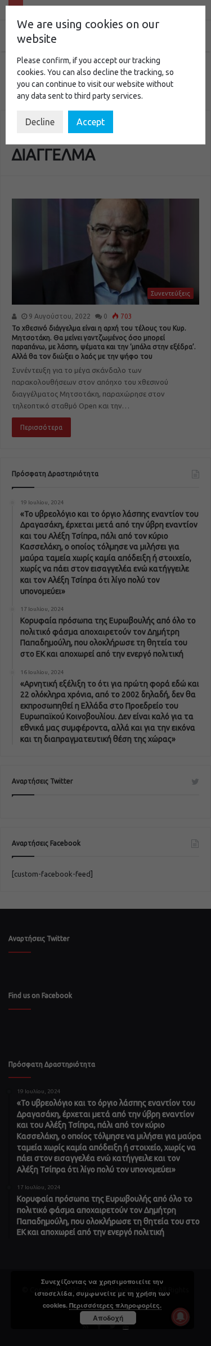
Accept (91, 122)
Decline (40, 122)
